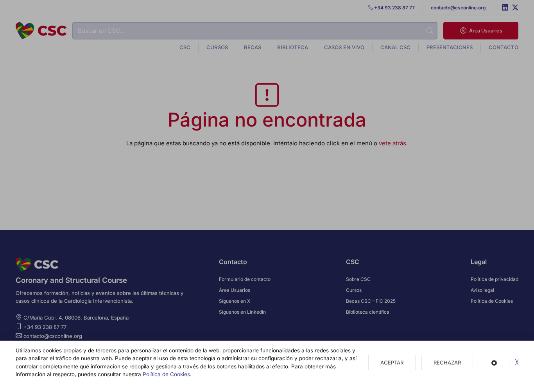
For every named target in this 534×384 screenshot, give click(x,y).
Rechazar (447, 362)
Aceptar (391, 362)
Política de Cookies (166, 374)
